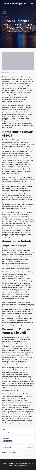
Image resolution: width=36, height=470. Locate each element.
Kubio (25, 466)
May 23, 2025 (6, 73)
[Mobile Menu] (32, 3)
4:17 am (13, 73)
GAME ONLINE (7, 441)
